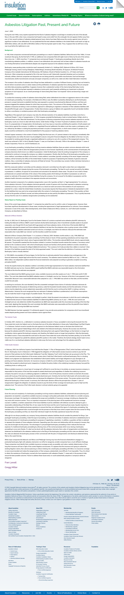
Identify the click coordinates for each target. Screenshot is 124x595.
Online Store (67, 554)
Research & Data (68, 560)
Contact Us (39, 528)
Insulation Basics (40, 555)
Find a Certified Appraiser (14, 525)
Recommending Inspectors (46, 580)
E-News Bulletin (12, 562)
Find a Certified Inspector (44, 578)
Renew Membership (71, 532)
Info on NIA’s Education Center (46, 551)
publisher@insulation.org (49, 491)
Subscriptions (37, 15)
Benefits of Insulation (13, 512)
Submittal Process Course (42, 566)
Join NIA (109, 1)
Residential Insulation (14, 516)
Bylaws (38, 525)
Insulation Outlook (13, 526)
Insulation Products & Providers (72, 549)
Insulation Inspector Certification (44, 574)
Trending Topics (76, 15)
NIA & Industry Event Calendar (99, 514)
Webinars (38, 572)
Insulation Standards (13, 534)
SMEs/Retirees (68, 540)
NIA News (11, 560)
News (9, 564)
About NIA (39, 508)
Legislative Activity (41, 516)
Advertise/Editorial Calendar (17, 558)
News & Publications (14, 547)
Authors (47, 15)
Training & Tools (41, 547)
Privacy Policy (9, 480)
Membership (67, 508)
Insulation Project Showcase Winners (73, 536)
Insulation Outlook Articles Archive (72, 550)
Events (94, 508)
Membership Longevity (71, 526)
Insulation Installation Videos (43, 557)
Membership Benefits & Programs (74, 512)
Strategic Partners (40, 523)
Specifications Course (41, 562)
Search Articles (24, 15)
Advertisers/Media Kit (60, 15)
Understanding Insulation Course (44, 558)
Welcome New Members (72, 525)
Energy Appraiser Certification (43, 568)
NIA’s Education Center (42, 549)
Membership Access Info (72, 530)
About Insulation (13, 508)
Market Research (12, 519)
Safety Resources (68, 563)
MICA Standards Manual (14, 530)
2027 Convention (96, 510)
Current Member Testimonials (73, 514)
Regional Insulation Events (98, 517)
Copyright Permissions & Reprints (17, 566)
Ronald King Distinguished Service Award (46, 519)
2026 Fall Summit (96, 512)
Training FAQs (41, 576)
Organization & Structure (42, 510)
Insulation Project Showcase (71, 534)
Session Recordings (97, 521)
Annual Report (39, 517)
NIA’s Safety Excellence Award (71, 518)
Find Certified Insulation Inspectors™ (17, 521)
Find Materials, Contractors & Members (18, 523)
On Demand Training (41, 564)
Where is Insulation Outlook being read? (99, 15)
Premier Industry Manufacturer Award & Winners (76, 516)
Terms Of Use (21, 480)
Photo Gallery (95, 523)
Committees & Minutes (42, 521)
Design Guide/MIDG (13, 528)
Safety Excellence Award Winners (74, 520)
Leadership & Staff (41, 512)
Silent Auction (95, 516)
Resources (67, 547)
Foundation (95, 547)
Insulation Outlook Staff (89, 1)
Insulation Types (12, 514)
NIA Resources (68, 567)
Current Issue (11, 15)
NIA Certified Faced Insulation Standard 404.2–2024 (21, 536)
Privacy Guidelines (41, 526)
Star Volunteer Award (69, 538)
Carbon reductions (13, 510)
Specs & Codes (12, 532)
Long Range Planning (41, 514)
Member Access (101, 1)
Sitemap (31, 480)
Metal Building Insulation (14, 517)
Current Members (68, 522)
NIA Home (77, 1)
